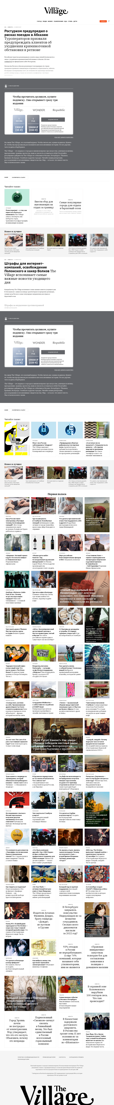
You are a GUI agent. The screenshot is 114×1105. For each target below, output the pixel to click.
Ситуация (8, 208)
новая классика (10, 590)
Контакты (62, 1057)
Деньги (7, 847)
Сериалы (8, 553)
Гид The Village (36, 516)
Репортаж (8, 516)
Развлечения (58, 21)
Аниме (87, 663)
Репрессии (8, 811)
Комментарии (62, 440)
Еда (65, 21)
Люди (45, 21)
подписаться (53, 119)
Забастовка (35, 700)
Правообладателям (49, 1057)
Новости (10, 27)
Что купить (62, 553)
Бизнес (50, 21)
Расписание (35, 811)
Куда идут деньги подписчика (63, 137)
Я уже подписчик (13, 85)
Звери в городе (63, 663)
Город (39, 21)
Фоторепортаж (37, 737)
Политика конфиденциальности (28, 1057)
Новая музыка (89, 626)
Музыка (8, 663)
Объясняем (88, 516)
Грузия (34, 774)
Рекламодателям (23, 1059)
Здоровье (61, 516)
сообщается (8, 62)
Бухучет (34, 553)
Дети (75, 21)
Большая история (65, 587)
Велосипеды (62, 774)
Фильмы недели (36, 626)
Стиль (70, 21)
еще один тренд (90, 810)
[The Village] (57, 11)
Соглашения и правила (76, 1057)
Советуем (61, 626)
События (61, 995)
